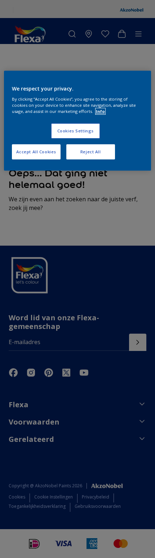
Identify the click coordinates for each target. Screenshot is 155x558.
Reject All (90, 151)
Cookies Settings (75, 130)
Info (100, 111)
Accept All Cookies (36, 151)
